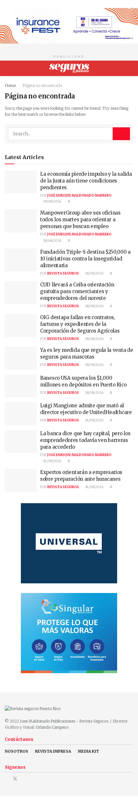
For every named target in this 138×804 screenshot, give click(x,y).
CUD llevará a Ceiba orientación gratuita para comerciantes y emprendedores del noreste (77, 291)
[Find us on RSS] (31, 779)
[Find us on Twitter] (15, 779)
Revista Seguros (63, 273)
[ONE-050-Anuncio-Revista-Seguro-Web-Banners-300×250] (69, 632)
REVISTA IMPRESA (53, 751)
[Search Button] (130, 68)
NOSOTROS (16, 751)
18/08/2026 (52, 241)
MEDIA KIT (88, 751)
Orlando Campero (52, 727)
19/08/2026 (52, 201)
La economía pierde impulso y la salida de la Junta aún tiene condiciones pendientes (86, 180)
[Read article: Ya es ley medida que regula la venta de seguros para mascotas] (21, 358)
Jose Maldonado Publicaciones (47, 721)
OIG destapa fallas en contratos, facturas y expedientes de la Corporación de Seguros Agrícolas (79, 324)
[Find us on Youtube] (23, 779)
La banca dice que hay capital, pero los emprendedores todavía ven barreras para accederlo (85, 440)
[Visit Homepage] (69, 68)
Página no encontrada (42, 85)
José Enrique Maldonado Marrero (79, 195)
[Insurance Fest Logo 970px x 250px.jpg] (69, 25)
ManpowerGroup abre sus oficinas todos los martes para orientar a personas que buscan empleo (80, 219)
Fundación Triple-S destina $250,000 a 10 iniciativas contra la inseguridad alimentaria (85, 258)
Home (10, 85)
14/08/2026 (94, 420)
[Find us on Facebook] (6, 779)
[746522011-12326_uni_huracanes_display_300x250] (69, 542)
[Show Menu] (7, 68)
